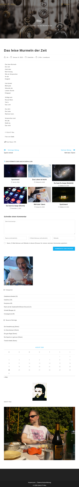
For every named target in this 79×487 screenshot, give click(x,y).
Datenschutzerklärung (44, 482)
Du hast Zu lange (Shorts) (15, 206)
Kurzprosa (7, 303)
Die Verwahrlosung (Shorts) (11, 326)
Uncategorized (8, 314)
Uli (7, 57)
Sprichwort (15, 179)
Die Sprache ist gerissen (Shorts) (13, 337)
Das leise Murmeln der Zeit (44, 25)
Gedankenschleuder (9, 296)
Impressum (31, 482)
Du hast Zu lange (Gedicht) (63, 183)
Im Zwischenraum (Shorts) (11, 330)
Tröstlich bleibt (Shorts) (10, 340)
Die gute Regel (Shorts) (10, 333)
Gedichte (31, 57)
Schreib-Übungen (8, 310)
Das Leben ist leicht (39, 179)
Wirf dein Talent (39, 204)
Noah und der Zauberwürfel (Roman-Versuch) (16, 307)
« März (6, 377)
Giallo (12, 136)
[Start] (27, 25)
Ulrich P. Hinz (8, 4)
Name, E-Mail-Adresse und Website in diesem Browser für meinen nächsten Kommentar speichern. (37, 243)
